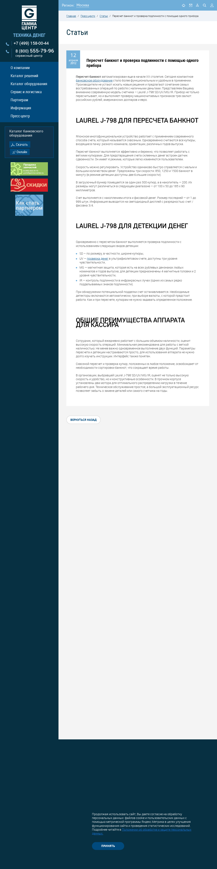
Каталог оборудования (29, 83)
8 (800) (34, 53)
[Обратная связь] (190, 5)
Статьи (104, 16)
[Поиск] (204, 5)
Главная (71, 16)
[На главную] (183, 5)
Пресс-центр (20, 115)
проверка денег (97, 258)
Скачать (22, 144)
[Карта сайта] (197, 5)
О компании (20, 67)
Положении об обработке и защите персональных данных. (141, 831)
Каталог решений (24, 75)
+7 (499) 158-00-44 (31, 43)
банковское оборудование (94, 80)
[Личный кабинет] (212, 5)
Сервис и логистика (26, 91)
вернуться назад (83, 420)
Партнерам (19, 99)
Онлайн (22, 152)
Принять (108, 846)
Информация (21, 107)
